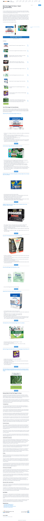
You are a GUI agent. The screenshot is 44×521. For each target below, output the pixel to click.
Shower (21, 1)
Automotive (36, 1)
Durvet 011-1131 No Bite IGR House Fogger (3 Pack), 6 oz (12, 235)
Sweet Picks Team (6, 8)
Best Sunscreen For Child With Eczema (10, 506)
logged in (7, 516)
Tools (32, 1)
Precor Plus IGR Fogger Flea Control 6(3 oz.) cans (11, 267)
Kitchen (17, 1)
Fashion (26, 1)
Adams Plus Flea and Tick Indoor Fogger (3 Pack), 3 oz (12, 113)
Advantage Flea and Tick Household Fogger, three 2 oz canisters (14, 322)
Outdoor (30, 1)
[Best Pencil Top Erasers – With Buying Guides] (4, 512)
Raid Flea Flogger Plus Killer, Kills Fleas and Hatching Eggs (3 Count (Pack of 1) (16, 349)
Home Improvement (12, 1)
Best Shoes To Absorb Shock (8, 507)
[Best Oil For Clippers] (28, 512)
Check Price (16, 143)
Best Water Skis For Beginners (8, 505)
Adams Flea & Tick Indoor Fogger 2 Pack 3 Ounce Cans (12, 291)
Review (39, 1)
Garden (23, 1)
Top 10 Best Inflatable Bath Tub (8, 504)
